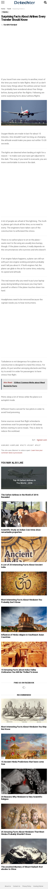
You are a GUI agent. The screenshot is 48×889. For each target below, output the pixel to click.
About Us (8, 886)
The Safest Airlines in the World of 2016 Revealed (19, 496)
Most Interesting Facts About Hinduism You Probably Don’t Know (21, 600)
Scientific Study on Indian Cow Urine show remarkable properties (21, 531)
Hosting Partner (38, 886)
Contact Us (16, 886)
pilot (38, 445)
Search (45, 2)
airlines (5, 445)
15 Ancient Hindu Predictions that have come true (22, 762)
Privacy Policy (26, 886)
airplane (15, 445)
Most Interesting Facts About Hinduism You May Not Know (24, 727)
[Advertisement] (24, 53)
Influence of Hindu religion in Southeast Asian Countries (22, 635)
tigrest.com (42, 440)
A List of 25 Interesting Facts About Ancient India (22, 565)
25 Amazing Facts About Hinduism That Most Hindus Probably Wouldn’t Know (22, 833)
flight (31, 445)
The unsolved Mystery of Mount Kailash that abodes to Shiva (22, 868)
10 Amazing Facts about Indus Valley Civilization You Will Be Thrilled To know (19, 671)
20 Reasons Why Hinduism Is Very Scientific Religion (21, 797)
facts (23, 445)
